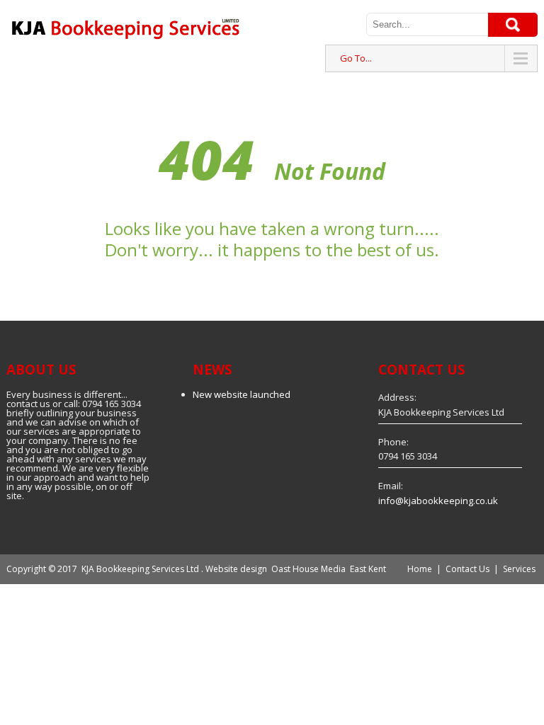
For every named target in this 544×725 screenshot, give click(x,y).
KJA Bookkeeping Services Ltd (140, 569)
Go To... (356, 58)
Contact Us (467, 569)
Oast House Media (308, 569)
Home (419, 569)
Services (519, 569)
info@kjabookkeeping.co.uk (438, 500)
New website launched (241, 394)
